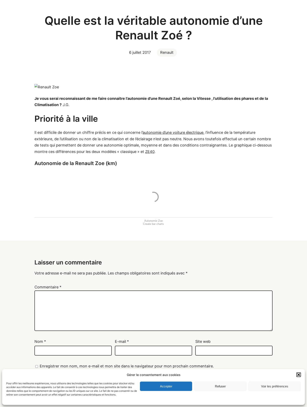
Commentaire (47, 287)
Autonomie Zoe (153, 220)
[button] (299, 375)
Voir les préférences (274, 386)
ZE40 (150, 151)
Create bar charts (153, 223)
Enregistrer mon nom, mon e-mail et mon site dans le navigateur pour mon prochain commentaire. (127, 366)
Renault (167, 52)
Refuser (220, 386)
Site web (203, 341)
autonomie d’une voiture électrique (173, 132)
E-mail (122, 341)
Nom (40, 341)
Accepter (166, 386)
